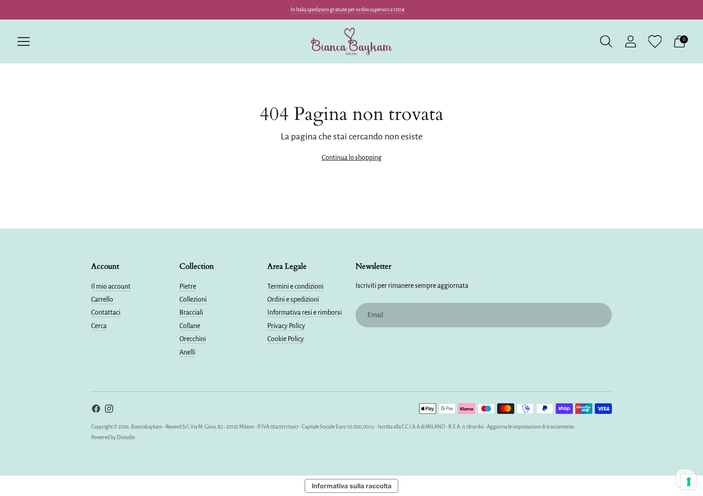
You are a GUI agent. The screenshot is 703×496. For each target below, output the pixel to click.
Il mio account (111, 286)
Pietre (187, 286)
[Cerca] (606, 41)
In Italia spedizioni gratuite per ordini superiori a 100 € (347, 10)
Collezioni (193, 299)
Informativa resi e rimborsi (304, 312)
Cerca (99, 326)
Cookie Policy (285, 339)
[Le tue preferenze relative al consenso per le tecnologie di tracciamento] (688, 481)
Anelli (187, 352)
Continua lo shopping (352, 157)
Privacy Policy (286, 326)
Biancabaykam (146, 427)
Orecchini (192, 339)
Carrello (102, 299)
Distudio (126, 437)
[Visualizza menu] (23, 41)
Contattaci (105, 312)
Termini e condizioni (295, 286)
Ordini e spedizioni (293, 299)
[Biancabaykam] (351, 41)
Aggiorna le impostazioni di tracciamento (530, 427)
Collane (189, 326)
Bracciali (191, 312)
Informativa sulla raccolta (351, 486)
